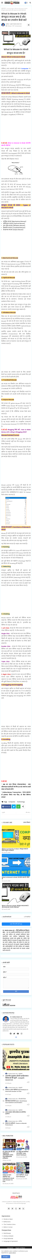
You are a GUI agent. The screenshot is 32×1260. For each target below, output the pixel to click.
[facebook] (11, 1034)
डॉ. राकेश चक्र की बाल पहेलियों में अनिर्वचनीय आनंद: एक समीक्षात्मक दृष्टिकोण (9, 1155)
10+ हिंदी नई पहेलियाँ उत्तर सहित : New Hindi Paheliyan (22, 1153)
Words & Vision (8, 1219)
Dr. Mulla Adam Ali (9, 930)
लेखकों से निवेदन (20, 1248)
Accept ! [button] (5, 1256)
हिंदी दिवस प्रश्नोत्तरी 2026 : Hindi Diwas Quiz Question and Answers (16, 1101)
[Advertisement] (16, 128)
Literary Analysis (8, 1236)
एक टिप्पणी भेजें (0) (16, 924)
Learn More (12, 1253)
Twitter (14, 806)
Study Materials (8, 1238)
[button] (30, 2)
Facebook (7, 806)
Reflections (7, 1222)
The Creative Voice (9, 1224)
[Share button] (23, 806)
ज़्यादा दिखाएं (26, 822)
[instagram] (21, 1034)
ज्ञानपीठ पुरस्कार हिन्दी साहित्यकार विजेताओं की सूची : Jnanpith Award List (17, 1078)
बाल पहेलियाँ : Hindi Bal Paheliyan (22, 1175)
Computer (24, 68)
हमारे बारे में (10, 1248)
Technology (10, 8)
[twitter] (14, 1034)
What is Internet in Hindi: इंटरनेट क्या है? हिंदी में (15, 878)
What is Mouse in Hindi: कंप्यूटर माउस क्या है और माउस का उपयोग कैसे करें (15, 906)
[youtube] (18, 1034)
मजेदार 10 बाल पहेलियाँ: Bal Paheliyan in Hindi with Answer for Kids (16, 1090)
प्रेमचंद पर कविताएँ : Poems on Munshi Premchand (16, 1124)
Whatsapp (18, 806)
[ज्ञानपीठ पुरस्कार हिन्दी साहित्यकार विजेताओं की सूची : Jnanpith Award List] (16, 1059)
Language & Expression (11, 1241)
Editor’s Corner (8, 1227)
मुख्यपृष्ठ (3, 8)
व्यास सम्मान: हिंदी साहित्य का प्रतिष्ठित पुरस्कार (15, 1113)
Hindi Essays (7, 1233)
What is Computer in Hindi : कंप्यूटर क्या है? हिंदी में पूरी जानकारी (15, 849)
